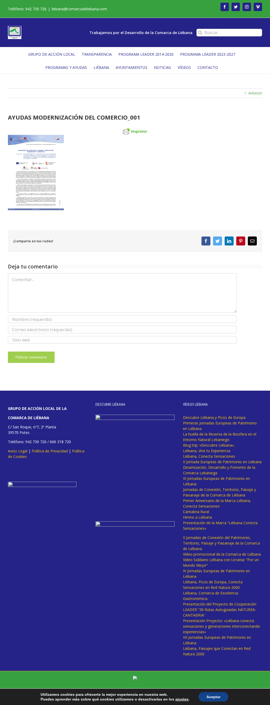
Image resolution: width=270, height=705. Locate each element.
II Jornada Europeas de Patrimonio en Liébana (222, 461)
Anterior (255, 93)
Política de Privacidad (50, 450)
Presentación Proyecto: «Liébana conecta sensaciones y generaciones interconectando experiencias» (221, 626)
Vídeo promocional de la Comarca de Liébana (222, 554)
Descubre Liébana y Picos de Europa (214, 417)
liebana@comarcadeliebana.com (79, 8)
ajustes (182, 699)
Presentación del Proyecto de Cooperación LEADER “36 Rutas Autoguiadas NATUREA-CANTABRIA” (219, 610)
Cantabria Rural (196, 511)
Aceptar (213, 697)
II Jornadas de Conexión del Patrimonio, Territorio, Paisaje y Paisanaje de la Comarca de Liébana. (221, 543)
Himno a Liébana (197, 517)
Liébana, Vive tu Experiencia (206, 450)
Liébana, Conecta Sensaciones (209, 456)
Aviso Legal (17, 450)
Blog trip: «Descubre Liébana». (209, 445)
